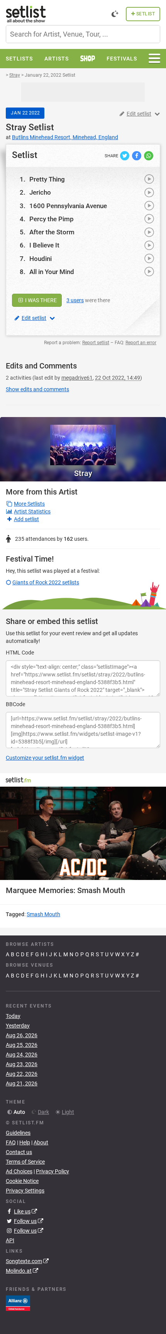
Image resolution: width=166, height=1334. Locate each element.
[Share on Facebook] (137, 155)
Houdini (40, 258)
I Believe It (44, 245)
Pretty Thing (47, 179)
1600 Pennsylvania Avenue (68, 206)
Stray (16, 127)
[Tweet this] (125, 155)
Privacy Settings (25, 1191)
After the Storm (52, 232)
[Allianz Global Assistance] (18, 1303)
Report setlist (95, 342)
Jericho (40, 192)
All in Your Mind (51, 272)
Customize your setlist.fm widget (45, 758)
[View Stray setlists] (83, 441)
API (10, 1240)
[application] (83, 833)
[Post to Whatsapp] (148, 155)
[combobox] (83, 34)
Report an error (140, 342)
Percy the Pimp (51, 219)
